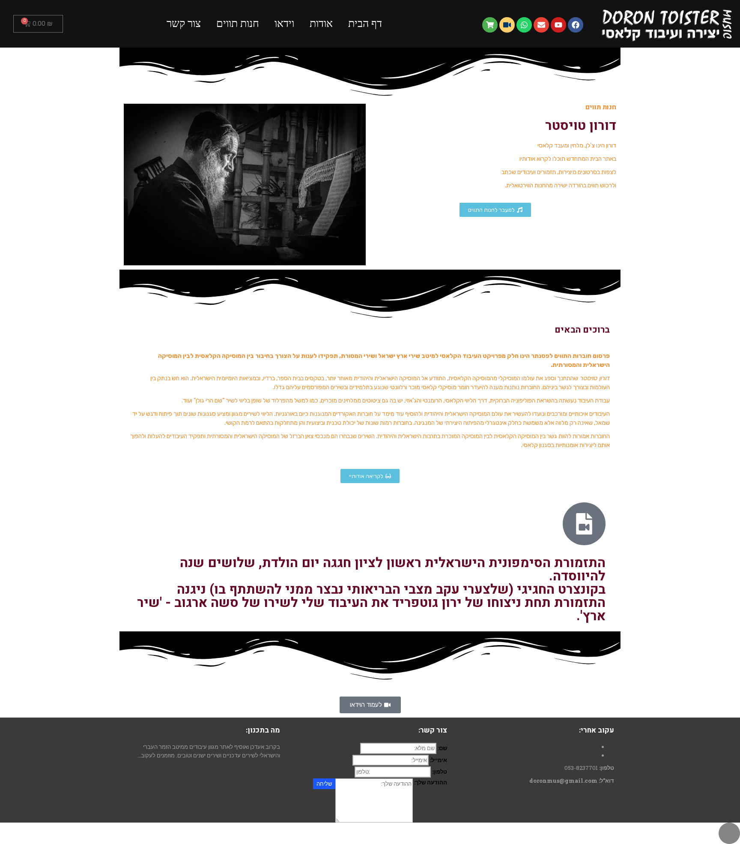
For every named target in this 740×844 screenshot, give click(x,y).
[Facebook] (575, 25)
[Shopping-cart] (490, 25)
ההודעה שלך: (430, 782)
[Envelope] (541, 25)
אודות (321, 23)
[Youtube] (558, 25)
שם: (442, 748)
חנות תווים (237, 23)
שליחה (324, 783)
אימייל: (438, 760)
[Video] (507, 25)
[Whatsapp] (524, 25)
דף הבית (365, 23)
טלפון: (439, 771)
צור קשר (184, 23)
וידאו (284, 23)
